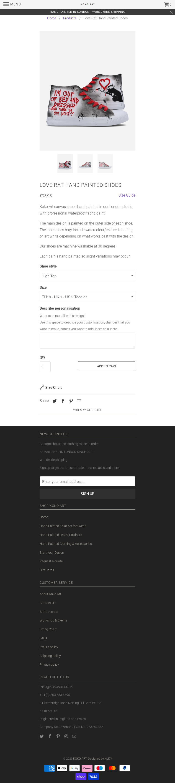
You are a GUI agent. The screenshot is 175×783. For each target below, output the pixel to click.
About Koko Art (50, 594)
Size (43, 287)
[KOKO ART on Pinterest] (58, 736)
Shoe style (48, 266)
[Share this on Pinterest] (70, 401)
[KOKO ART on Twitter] (42, 736)
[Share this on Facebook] (62, 401)
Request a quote (51, 561)
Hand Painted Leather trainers (61, 535)
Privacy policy (49, 664)
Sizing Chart (48, 629)
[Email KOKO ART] (74, 736)
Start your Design (52, 552)
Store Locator (49, 612)
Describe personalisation (60, 308)
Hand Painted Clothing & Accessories (66, 544)
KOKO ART (80, 758)
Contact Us (47, 603)
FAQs (43, 638)
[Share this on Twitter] (54, 401)
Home (51, 18)
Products (70, 18)
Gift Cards (47, 570)
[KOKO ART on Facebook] (50, 736)
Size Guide (126, 195)
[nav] (12, 4)
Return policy (49, 647)
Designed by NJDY (100, 758)
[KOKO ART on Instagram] (66, 736)
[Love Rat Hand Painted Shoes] (87, 91)
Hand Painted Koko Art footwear (63, 526)
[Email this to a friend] (78, 401)
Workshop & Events (53, 620)
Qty (42, 357)
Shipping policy (50, 656)
